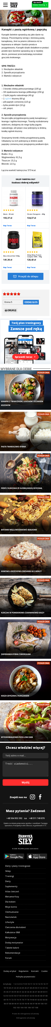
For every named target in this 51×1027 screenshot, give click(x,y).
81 (36, 999)
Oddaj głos (31, 302)
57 (18, 996)
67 (44, 996)
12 (34, 984)
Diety (8, 881)
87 (7, 1003)
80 (33, 999)
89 (13, 1003)
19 (7, 988)
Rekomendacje (12, 952)
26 (25, 988)
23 (18, 988)
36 (7, 992)
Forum (8, 957)
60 (25, 996)
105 (25, 1007)
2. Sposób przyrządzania (13, 72)
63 (33, 996)
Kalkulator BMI (12, 932)
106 (29, 1007)
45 (31, 992)
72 (12, 999)
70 (7, 999)
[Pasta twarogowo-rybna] (25, 431)
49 (41, 992)
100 (42, 1003)
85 (46, 999)
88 (10, 1003)
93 (23, 1003)
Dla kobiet (10, 901)
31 (39, 988)
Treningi (9, 876)
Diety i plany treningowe (17, 866)
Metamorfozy (12, 896)
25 (23, 988)
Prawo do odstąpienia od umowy (25, 1014)
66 (41, 996)
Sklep (8, 871)
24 (20, 988)
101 (45, 1003)
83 (41, 999)
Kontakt (35, 971)
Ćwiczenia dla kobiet (15, 927)
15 (42, 984)
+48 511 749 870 (37, 818)
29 (33, 988)
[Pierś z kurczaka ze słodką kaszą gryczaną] (25, 473)
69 (5, 999)
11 (31, 984)
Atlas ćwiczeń (12, 891)
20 (10, 988)
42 (23, 992)
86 (5, 1003)
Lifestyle (9, 922)
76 (23, 999)
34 (46, 988)
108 (36, 1007)
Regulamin (24, 971)
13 (36, 984)
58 (20, 996)
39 (15, 992)
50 (44, 992)
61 (28, 996)
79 (31, 999)
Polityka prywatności (25, 976)
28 (31, 988)
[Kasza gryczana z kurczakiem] (25, 680)
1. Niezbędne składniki (12, 69)
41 (20, 992)
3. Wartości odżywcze (12, 76)
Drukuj (12, 310)
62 (31, 996)
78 (28, 999)
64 (36, 996)
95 (28, 1003)
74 (18, 999)
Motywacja (10, 937)
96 (31, 1003)
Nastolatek (11, 917)
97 (34, 1003)
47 (36, 992)
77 (25, 999)
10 (29, 984)
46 (33, 992)
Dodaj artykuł (10, 971)
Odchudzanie (12, 912)
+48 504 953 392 (14, 818)
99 (39, 1003)
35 (5, 992)
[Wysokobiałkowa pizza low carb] (25, 722)
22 (15, 988)
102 (14, 1007)
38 (12, 992)
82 (39, 999)
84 (44, 999)
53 (7, 996)
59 (23, 996)
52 (5, 996)
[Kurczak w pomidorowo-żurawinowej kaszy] (25, 597)
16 (44, 984)
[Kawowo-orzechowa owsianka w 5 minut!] (25, 556)
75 (20, 999)
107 (32, 1007)
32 (41, 988)
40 (18, 992)
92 (20, 1003)
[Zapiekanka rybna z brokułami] (25, 639)
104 (21, 1007)
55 (12, 996)
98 (36, 1003)
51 (46, 992)
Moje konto (11, 906)
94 (26, 1003)
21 (12, 988)
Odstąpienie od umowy (25, 1018)
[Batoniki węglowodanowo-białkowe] (25, 514)
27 (28, 988)
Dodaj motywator (14, 942)
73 (15, 999)
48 (39, 992)
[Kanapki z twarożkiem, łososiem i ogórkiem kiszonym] (25, 390)
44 (28, 992)
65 (39, 996)
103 (18, 1007)
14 (39, 984)
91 (18, 1003)
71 (10, 999)
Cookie (44, 971)
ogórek (8, 98)
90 (15, 1003)
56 (15, 996)
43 (25, 992)
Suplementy (11, 886)
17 (47, 984)
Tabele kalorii (12, 947)
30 (36, 988)
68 (46, 996)
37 (10, 992)
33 (44, 988)
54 (10, 996)
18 (5, 988)
